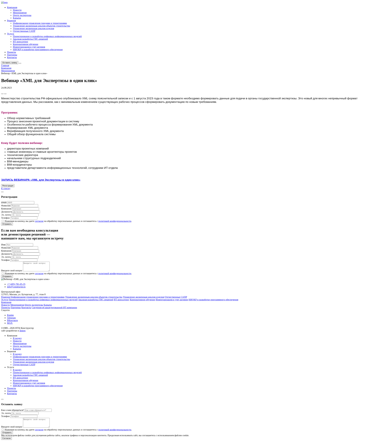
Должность (6, 211)
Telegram (11, 318)
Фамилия (5, 205)
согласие (39, 221)
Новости (17, 10)
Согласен (6, 438)
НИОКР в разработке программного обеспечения (38, 49)
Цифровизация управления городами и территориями (40, 23)
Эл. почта (6, 215)
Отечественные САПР (24, 31)
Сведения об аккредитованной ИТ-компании (54, 307)
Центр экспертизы (22, 15)
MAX (10, 323)
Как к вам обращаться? (12, 410)
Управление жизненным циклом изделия (33, 28)
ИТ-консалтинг (20, 41)
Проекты (11, 52)
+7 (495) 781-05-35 (16, 284)
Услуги (10, 33)
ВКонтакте (12, 320)
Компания (12, 7)
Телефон (5, 218)
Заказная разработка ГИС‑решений (30, 39)
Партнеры (12, 55)
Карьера (17, 18)
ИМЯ (4, 202)
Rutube (10, 315)
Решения (11, 20)
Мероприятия (20, 12)
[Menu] (20, 63)
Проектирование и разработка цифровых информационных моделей (47, 36)
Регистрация (7, 186)
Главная (5, 65)
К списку (5, 188)
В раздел (17, 338)
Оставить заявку (9, 63)
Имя (3, 244)
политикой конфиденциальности (114, 221)
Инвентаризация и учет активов (29, 47)
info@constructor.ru (16, 287)
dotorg (22, 330)
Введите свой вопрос (11, 270)
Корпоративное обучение (25, 44)
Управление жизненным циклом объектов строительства (41, 26)
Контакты (12, 57)
